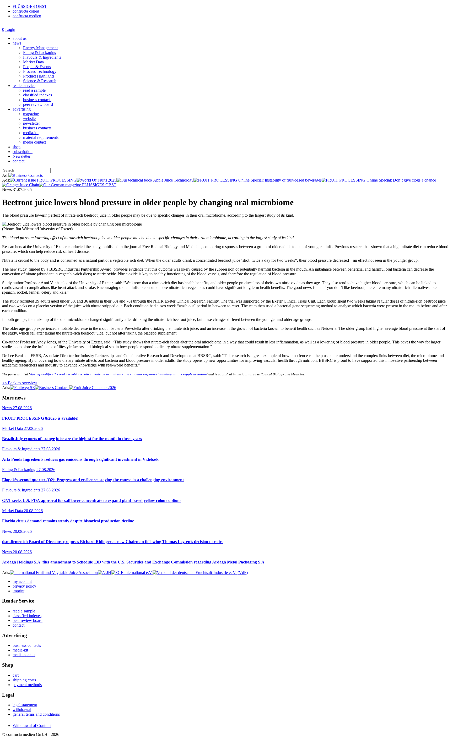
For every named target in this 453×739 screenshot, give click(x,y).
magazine (31, 114)
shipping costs (24, 680)
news (17, 43)
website (29, 118)
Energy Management (40, 48)
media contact (34, 142)
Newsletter (21, 156)
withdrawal (22, 709)
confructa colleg (26, 11)
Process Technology (39, 71)
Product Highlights (38, 76)
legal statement (25, 705)
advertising (22, 109)
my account (22, 581)
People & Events (37, 66)
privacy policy (24, 586)
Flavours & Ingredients (42, 57)
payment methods (27, 684)
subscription (23, 151)
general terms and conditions (36, 714)
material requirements (40, 137)
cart (16, 675)
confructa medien (27, 16)
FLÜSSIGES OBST (30, 6)
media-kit (31, 132)
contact (18, 161)
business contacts (37, 99)
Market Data (33, 62)
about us (19, 38)
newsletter (31, 123)
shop (16, 147)
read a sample (34, 90)
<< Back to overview (19, 383)
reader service (24, 85)
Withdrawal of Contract (32, 725)
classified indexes (37, 95)
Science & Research (39, 81)
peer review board (38, 104)
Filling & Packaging (39, 52)
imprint (18, 591)
